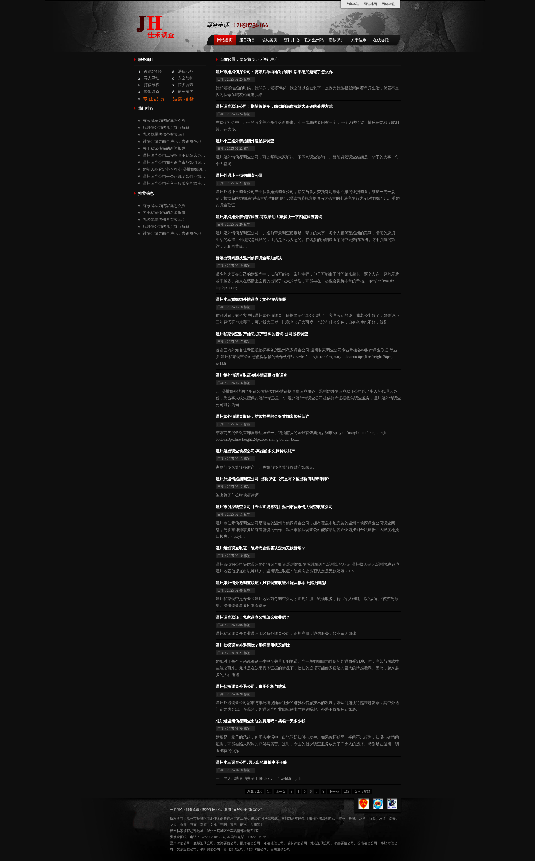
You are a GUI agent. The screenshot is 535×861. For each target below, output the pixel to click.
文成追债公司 (187, 849)
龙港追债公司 (320, 843)
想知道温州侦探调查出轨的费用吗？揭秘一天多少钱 (260, 721)
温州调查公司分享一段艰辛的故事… (174, 183)
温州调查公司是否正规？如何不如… (174, 176)
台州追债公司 (280, 849)
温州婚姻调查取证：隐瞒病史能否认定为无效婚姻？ (260, 548)
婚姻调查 (151, 92)
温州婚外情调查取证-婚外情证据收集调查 (251, 375)
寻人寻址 (151, 78)
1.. (269, 792)
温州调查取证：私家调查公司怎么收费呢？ (253, 617)
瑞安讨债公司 (297, 843)
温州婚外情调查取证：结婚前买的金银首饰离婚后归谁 (262, 416)
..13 (346, 792)
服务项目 (247, 40)
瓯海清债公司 (250, 843)
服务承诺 (192, 810)
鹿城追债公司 (203, 843)
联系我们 (256, 810)
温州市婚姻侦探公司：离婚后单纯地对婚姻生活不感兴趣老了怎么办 (274, 72)
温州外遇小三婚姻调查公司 (239, 175)
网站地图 (370, 4)
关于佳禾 (358, 40)
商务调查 (185, 85)
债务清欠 (185, 92)
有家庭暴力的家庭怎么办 (164, 121)
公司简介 (176, 810)
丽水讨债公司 (257, 849)
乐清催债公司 (274, 843)
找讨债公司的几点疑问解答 (166, 128)
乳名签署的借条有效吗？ (164, 134)
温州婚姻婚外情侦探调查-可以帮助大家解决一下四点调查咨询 (269, 217)
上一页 (281, 792)
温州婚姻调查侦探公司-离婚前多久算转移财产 (255, 451)
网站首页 (225, 40)
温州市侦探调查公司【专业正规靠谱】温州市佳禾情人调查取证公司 (274, 507)
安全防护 (185, 78)
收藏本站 (352, 4)
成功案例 (269, 40)
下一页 (334, 792)
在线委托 (381, 40)
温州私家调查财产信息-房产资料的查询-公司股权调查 (262, 334)
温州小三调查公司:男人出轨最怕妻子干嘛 (251, 762)
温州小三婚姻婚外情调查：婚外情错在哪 (251, 299)
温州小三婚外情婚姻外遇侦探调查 (245, 141)
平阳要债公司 (210, 849)
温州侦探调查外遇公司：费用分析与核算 (251, 686)
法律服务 (185, 71)
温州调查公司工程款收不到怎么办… (174, 155)
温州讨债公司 (180, 843)
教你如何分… (155, 71)
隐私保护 (336, 40)
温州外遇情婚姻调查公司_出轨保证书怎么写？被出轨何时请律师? (272, 479)
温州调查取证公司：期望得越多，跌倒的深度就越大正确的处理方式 (274, 106)
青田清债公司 (233, 849)
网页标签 (388, 4)
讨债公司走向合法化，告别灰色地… (174, 141)
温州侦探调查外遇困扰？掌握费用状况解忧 (253, 645)
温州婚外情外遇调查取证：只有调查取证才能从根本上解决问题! (271, 583)
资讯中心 (292, 40)
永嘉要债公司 (344, 843)
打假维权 (151, 85)
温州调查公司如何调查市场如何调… (174, 162)
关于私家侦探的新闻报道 (164, 148)
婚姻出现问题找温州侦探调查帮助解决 (249, 258)
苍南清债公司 (367, 843)
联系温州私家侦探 (314, 41)
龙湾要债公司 (227, 843)
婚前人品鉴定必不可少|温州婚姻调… (174, 169)
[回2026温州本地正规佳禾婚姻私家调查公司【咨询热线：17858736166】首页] (157, 45)
